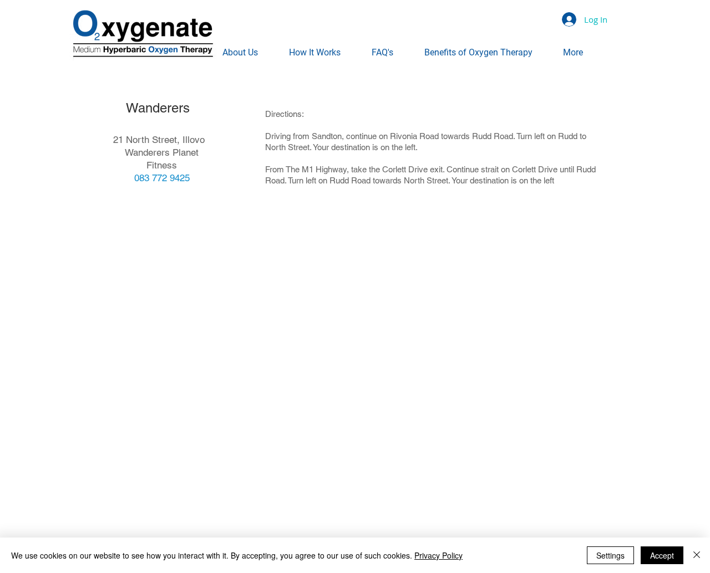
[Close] (696, 555)
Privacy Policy (438, 555)
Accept (662, 555)
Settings (610, 555)
